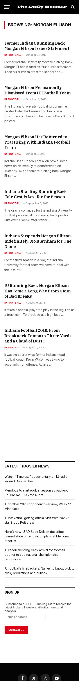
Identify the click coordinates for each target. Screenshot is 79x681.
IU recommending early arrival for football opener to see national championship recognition (35, 554)
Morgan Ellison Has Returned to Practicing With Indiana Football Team (37, 142)
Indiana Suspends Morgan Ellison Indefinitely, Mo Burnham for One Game (38, 241)
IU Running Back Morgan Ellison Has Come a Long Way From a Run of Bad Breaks (37, 291)
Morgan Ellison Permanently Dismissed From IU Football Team (37, 90)
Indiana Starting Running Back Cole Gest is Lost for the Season (35, 194)
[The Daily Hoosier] (42, 7)
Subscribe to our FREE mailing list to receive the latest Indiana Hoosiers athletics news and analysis (38, 607)
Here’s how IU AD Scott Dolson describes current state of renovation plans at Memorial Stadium (37, 536)
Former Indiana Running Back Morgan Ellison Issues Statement (36, 46)
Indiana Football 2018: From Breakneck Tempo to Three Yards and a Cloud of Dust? (38, 336)
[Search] (72, 7)
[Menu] (7, 7)
